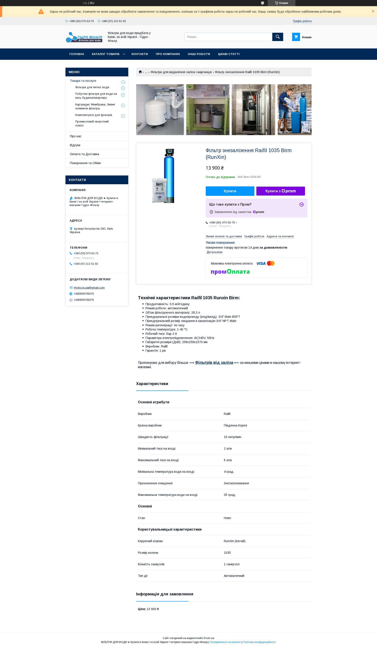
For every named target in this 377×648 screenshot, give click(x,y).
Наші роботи (199, 54)
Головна (76, 54)
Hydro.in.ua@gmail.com (89, 287)
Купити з (273, 191)
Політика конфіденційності (259, 642)
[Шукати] (277, 37)
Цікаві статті (229, 54)
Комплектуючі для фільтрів (93, 115)
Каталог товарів (105, 54)
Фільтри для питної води (92, 87)
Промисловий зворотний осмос (92, 123)
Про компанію (168, 54)
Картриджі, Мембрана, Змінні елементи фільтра (95, 106)
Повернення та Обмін (85, 163)
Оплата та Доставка (84, 154)
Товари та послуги (83, 81)
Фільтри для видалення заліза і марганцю (181, 72)
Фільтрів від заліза (214, 362)
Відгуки (75, 145)
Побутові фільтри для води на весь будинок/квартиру (96, 95)
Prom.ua (209, 638)
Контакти (140, 54)
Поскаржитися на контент (225, 642)
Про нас (75, 136)
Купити (230, 191)
